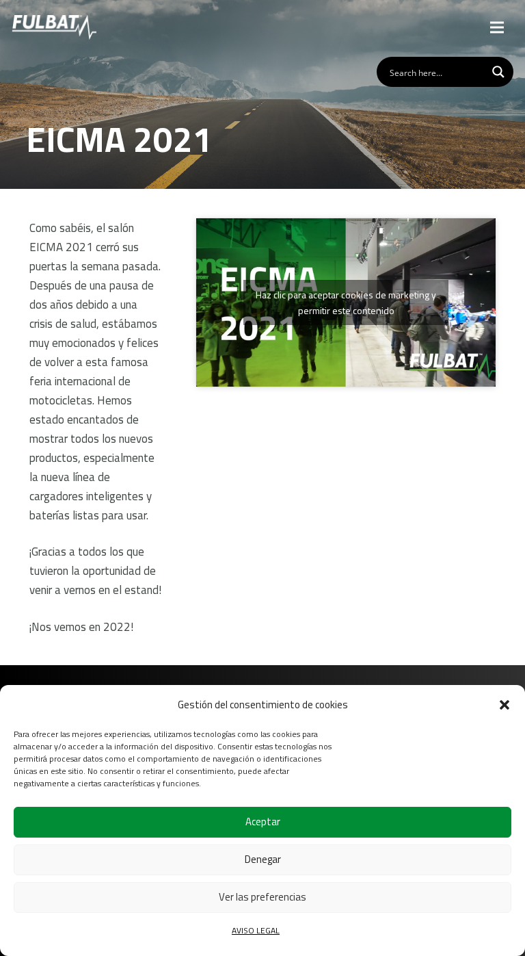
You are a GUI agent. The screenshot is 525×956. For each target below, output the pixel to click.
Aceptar (262, 821)
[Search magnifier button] (498, 71)
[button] (504, 705)
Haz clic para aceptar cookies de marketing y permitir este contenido (346, 302)
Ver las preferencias (262, 897)
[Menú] (497, 27)
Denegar (263, 859)
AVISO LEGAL (256, 930)
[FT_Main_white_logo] (54, 27)
